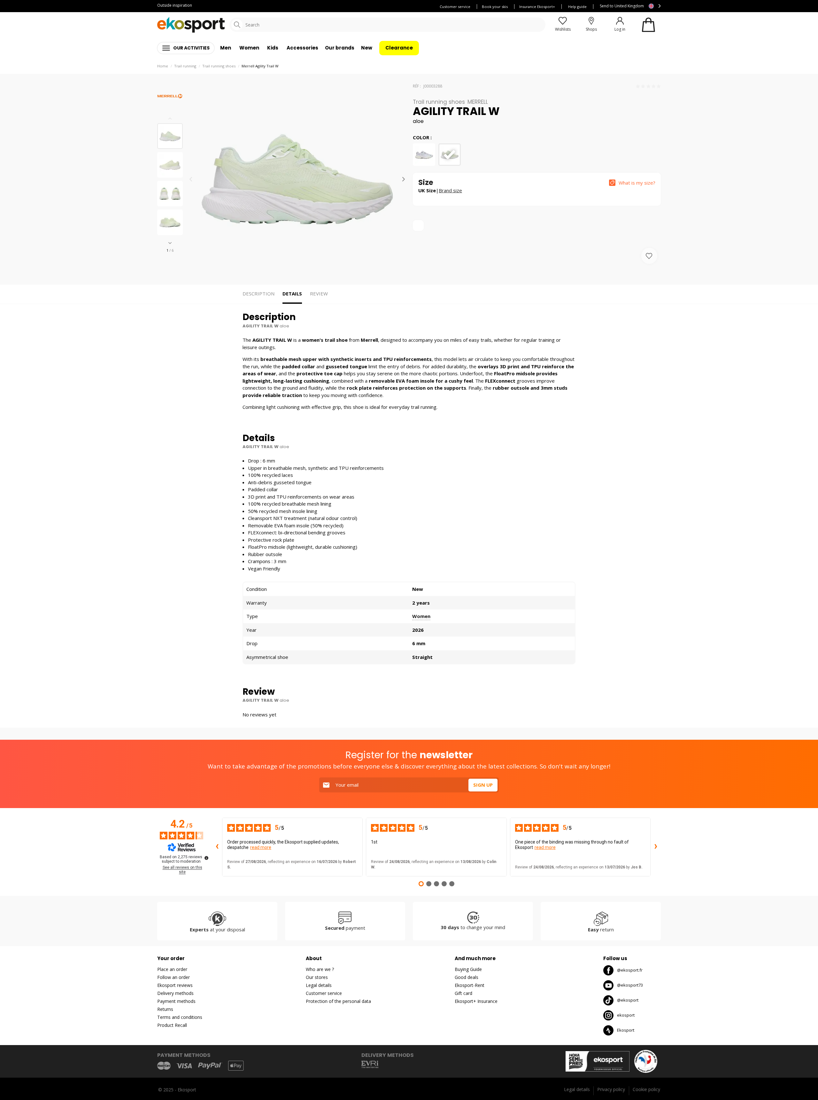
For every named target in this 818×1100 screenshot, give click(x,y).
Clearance (399, 47)
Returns (165, 1009)
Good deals (466, 977)
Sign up (483, 785)
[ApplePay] (235, 1066)
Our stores (317, 977)
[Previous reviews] (216, 847)
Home (162, 66)
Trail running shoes (218, 66)
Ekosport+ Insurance (476, 1001)
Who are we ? (320, 969)
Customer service (455, 6)
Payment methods (176, 1001)
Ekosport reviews (175, 985)
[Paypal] (210, 1066)
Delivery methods (175, 993)
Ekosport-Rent (469, 985)
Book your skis (495, 6)
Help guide (577, 6)
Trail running (185, 66)
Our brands (339, 47)
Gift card (463, 993)
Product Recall (172, 1025)
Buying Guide (468, 969)
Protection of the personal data (338, 1001)
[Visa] (184, 1065)
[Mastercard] (164, 1066)
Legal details (319, 985)
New (366, 47)
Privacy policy (611, 1089)
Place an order (172, 969)
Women (421, 616)
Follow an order (173, 977)
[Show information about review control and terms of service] (206, 857)
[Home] (191, 25)
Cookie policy (646, 1089)
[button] (170, 243)
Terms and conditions (179, 1017)
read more (260, 847)
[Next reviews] (655, 847)
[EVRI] (369, 1064)
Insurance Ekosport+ (537, 6)
